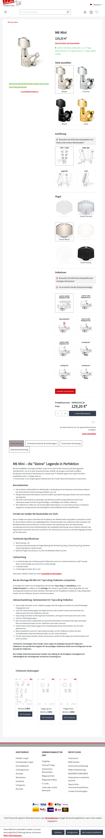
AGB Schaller (74, 762)
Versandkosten (22, 766)
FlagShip (46, 761)
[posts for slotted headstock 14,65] (64, 303)
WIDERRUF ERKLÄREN (78, 773)
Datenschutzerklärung (78, 766)
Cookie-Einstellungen (77, 791)
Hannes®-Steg (48, 765)
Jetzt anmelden (89, 433)
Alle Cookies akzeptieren (91, 832)
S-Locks (45, 783)
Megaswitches (48, 776)
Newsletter (21, 777)
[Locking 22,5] (86, 372)
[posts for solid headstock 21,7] (86, 303)
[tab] (16, 443)
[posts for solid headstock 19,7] (86, 326)
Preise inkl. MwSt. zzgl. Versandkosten (67, 43)
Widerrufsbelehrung (77, 769)
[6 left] (86, 179)
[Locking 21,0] (64, 372)
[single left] (64, 179)
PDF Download (25, 714)
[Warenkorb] (100, 12)
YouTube (19, 789)
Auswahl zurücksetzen (65, 391)
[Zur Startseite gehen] (26, 3)
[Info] (91, 12)
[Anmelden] (85, 12)
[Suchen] (68, 12)
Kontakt (19, 773)
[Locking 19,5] (86, 349)
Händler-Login (22, 758)
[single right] (86, 155)
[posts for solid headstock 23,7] (64, 349)
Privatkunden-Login (24, 762)
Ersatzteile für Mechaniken (51, 573)
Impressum (73, 758)
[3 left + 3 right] (64, 155)
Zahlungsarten (22, 769)
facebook (20, 781)
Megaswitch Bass (49, 779)
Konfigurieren (72, 832)
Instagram (20, 785)
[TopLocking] (64, 326)
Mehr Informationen (13, 835)
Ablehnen (58, 832)
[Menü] (5, 11)
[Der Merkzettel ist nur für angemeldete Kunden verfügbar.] (96, 12)
